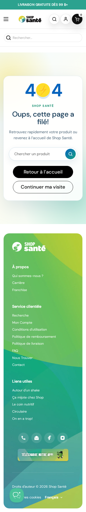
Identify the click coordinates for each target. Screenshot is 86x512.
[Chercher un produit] (70, 154)
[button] (54, 19)
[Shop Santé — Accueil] (29, 246)
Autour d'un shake (26, 390)
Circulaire (19, 411)
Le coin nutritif (23, 404)
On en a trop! (22, 418)
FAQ (15, 350)
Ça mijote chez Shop (28, 397)
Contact (18, 365)
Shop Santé (57, 486)
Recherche (20, 315)
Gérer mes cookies (26, 497)
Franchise (19, 290)
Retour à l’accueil (43, 172)
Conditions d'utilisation (29, 329)
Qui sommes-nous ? (27, 276)
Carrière (18, 283)
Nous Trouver (22, 358)
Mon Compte (22, 322)
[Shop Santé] (30, 19)
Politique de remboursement (34, 336)
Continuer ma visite (43, 187)
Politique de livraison (28, 343)
